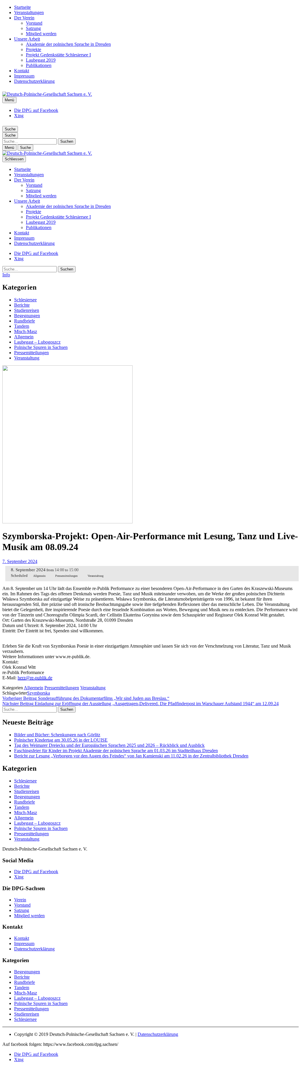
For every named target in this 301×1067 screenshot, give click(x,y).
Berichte (22, 305)
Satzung (33, 28)
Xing (19, 115)
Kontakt (21, 70)
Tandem (21, 326)
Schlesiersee (25, 299)
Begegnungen (27, 315)
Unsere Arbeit (27, 38)
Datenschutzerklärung (34, 81)
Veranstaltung (26, 357)
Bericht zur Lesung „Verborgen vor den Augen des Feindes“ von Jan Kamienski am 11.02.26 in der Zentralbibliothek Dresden (131, 755)
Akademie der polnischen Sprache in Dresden (68, 44)
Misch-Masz (25, 331)
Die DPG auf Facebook (36, 110)
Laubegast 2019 (41, 60)
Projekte (33, 49)
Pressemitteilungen (31, 352)
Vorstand (34, 23)
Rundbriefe (24, 320)
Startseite (22, 7)
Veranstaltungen (29, 12)
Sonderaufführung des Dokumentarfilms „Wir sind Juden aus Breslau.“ (85, 698)
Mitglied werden (41, 33)
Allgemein (24, 336)
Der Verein (24, 17)
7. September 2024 (19, 561)
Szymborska (38, 692)
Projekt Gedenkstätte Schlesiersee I (58, 54)
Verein (20, 899)
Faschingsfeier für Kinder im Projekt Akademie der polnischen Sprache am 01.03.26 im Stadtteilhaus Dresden (116, 750)
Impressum (24, 75)
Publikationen (38, 65)
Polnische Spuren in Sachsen (41, 347)
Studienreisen (26, 310)
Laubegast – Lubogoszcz (37, 342)
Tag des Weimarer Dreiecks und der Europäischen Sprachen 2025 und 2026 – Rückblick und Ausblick (109, 745)
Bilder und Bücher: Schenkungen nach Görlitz (57, 734)
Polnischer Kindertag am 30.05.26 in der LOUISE (61, 739)
